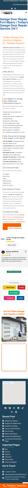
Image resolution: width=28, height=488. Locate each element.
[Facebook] (11, 8)
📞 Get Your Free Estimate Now (12, 226)
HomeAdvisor (21, 221)
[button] (26, 12)
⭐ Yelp (21, 287)
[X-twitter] (12, 412)
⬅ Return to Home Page (15, 228)
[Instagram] (14, 408)
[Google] (15, 8)
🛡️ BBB (20, 298)
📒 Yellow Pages (9, 287)
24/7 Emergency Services (20, 4)
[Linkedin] (18, 408)
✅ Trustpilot (14, 293)
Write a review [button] (12, 245)
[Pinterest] (10, 408)
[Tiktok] (22, 408)
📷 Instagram (9, 298)
